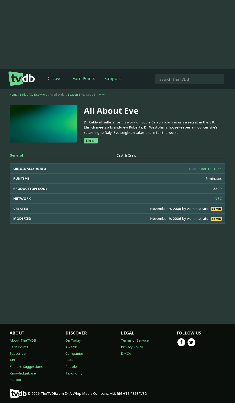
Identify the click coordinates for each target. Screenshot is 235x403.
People (71, 366)
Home (13, 95)
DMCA (126, 353)
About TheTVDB (23, 340)
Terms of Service (135, 340)
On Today (73, 340)
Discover (54, 78)
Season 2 (74, 95)
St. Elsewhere (39, 95)
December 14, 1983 (205, 168)
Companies (74, 353)
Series (24, 95)
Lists (69, 360)
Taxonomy (73, 373)
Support (112, 78)
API (12, 360)
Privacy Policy (132, 347)
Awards (71, 347)
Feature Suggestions (26, 366)
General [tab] (16, 155)
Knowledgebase (23, 373)
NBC (218, 198)
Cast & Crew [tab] (126, 155)
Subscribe (18, 353)
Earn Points (84, 78)
